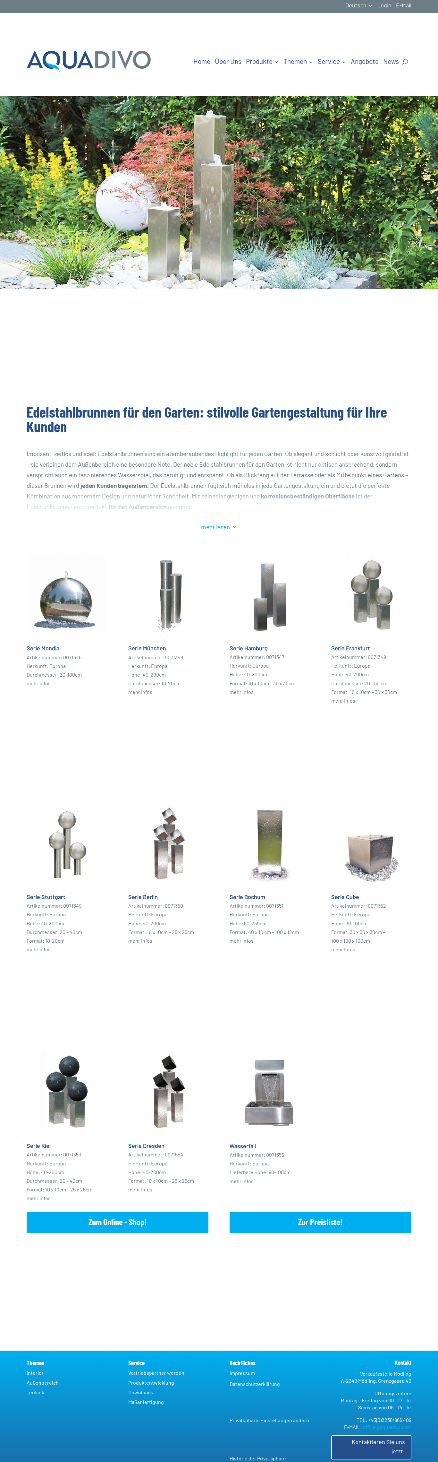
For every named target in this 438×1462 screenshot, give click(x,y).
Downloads (140, 1392)
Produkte (259, 61)
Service (329, 61)
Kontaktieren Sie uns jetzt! (378, 1447)
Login (384, 6)
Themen (295, 61)
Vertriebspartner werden (156, 1373)
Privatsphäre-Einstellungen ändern (269, 1420)
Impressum (242, 1373)
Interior (35, 1373)
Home (201, 61)
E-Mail (403, 6)
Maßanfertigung (146, 1402)
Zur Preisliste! (320, 1222)
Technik (35, 1392)
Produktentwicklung (151, 1383)
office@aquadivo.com (387, 1427)
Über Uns (228, 61)
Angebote (365, 61)
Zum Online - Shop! (117, 1222)
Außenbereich (43, 1383)
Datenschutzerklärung (255, 1384)
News (391, 61)
